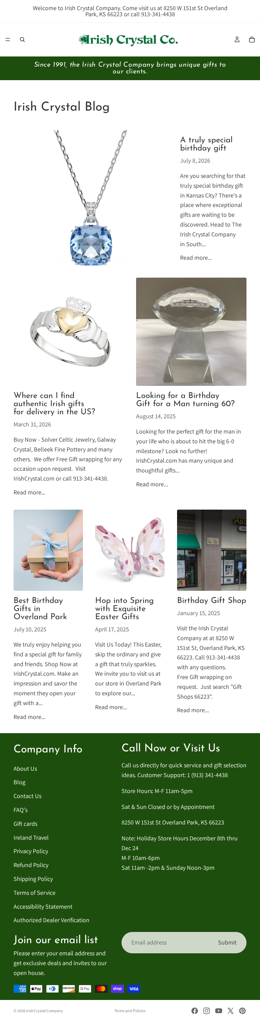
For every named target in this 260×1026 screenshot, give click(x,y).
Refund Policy (31, 865)
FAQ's (20, 810)
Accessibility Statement (43, 906)
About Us (25, 768)
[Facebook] (195, 1011)
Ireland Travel (31, 837)
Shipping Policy (33, 879)
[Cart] (251, 39)
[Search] (22, 39)
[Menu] (8, 39)
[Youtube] (219, 1011)
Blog (19, 782)
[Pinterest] (242, 1011)
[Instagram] (206, 1011)
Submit (227, 942)
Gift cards (25, 823)
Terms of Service (35, 892)
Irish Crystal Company (44, 1010)
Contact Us (27, 796)
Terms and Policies (130, 1010)
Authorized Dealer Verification (51, 920)
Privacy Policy (31, 851)
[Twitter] (230, 1011)
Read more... (196, 257)
